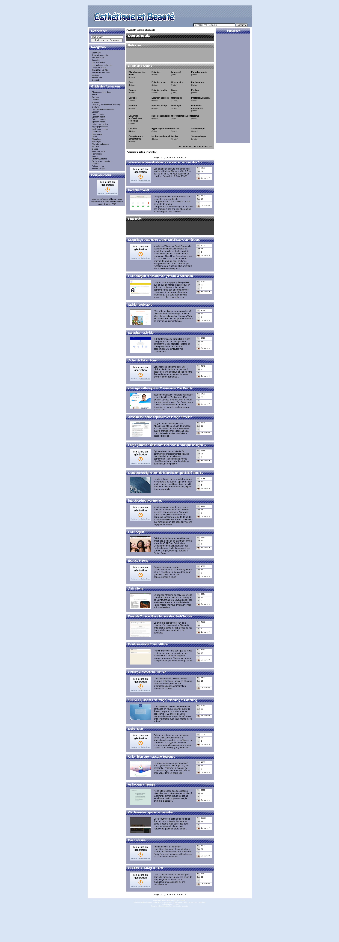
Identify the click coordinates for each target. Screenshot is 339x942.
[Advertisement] (170, 55)
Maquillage (96, 139)
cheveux (95, 102)
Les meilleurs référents (102, 65)
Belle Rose (135, 728)
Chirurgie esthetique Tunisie (147, 672)
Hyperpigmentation (100, 127)
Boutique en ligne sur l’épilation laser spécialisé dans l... (165, 473)
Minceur (95, 146)
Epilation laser (98, 114)
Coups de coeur (99, 68)
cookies (176, 904)
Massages (96, 141)
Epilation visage (98, 122)
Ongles (95, 149)
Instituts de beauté (100, 129)
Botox (94, 94)
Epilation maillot (98, 117)
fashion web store (140, 304)
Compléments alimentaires (103, 109)
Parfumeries (97, 154)
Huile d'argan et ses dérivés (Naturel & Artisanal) (160, 276)
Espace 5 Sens (138, 560)
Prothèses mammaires (101, 161)
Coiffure (95, 107)
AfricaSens (135, 588)
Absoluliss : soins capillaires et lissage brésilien (160, 417)
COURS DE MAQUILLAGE (146, 868)
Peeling (95, 156)
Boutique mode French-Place (148, 644)
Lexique (95, 75)
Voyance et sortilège (197, 902)
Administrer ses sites (101, 72)
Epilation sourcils (99, 119)
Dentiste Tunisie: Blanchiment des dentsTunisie (160, 616)
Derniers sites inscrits (146, 30)
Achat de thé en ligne (142, 360)
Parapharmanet (138, 190)
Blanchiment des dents (101, 92)
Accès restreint (182, 906)
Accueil (131, 30)
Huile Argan (136, 532)
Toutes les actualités (100, 55)
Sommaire (96, 53)
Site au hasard (98, 58)
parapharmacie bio (140, 332)
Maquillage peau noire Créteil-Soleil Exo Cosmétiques (164, 239)
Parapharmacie (98, 151)
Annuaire (96, 60)
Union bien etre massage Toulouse (151, 756)
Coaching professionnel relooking (106, 104)
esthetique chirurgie (141, 784)
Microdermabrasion (100, 144)
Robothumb (181, 900)
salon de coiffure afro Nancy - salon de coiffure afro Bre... (166, 162)
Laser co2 (96, 132)
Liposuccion (97, 134)
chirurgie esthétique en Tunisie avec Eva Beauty (160, 388)
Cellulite (95, 99)
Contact (95, 80)
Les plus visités (98, 63)
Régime (95, 164)
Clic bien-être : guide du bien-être (150, 812)
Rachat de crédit (180, 902)
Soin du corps (98, 166)
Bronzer (95, 97)
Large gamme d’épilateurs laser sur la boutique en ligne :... (167, 445)
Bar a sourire (136, 840)
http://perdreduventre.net (145, 500)
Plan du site (97, 77)
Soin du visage (98, 169)
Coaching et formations (162, 902)
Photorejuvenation (99, 159)
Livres (94, 136)
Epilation (95, 112)
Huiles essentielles (100, 124)
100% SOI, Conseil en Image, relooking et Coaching (162, 700)
